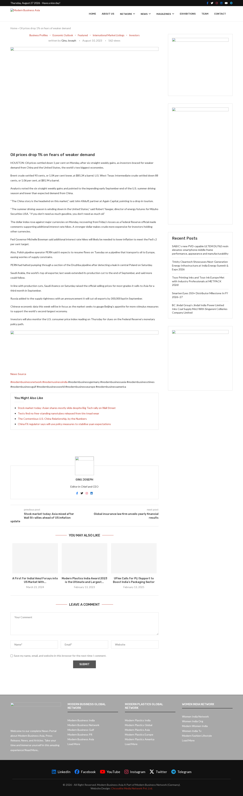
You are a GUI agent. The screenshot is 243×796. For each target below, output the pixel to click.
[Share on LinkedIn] (50, 141)
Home (92, 13)
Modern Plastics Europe (139, 734)
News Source (18, 374)
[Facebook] (207, 3)
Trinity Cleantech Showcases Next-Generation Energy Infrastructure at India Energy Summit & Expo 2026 (200, 265)
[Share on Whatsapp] (58, 141)
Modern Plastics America (139, 739)
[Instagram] (217, 3)
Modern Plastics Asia (137, 729)
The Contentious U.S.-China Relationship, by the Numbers (52, 418)
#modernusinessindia (55, 381)
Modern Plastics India (138, 720)
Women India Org (192, 721)
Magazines (163, 14)
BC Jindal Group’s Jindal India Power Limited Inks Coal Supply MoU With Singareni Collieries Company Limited (199, 308)
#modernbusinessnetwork (26, 381)
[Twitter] (212, 3)
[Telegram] (231, 3)
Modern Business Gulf (81, 729)
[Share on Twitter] (41, 141)
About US (108, 13)
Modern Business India (81, 720)
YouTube (113, 772)
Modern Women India (195, 726)
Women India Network (195, 716)
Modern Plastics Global (138, 725)
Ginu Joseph (68, 40)
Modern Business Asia (81, 739)
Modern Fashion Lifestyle (197, 735)
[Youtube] (226, 3)
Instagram (137, 772)
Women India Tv (191, 730)
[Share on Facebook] (33, 141)
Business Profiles (38, 35)
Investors (134, 35)
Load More (74, 744)
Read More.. (32, 750)
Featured (83, 35)
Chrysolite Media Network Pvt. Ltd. (132, 788)
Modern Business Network (83, 725)
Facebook (88, 772)
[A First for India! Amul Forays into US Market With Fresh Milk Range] (35, 558)
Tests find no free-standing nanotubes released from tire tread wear (58, 413)
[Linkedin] (221, 3)
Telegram (184, 772)
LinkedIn (64, 772)
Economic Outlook (63, 35)
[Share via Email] (77, 141)
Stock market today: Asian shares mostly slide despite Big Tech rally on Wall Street (67, 407)
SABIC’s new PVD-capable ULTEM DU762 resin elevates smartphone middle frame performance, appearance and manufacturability (200, 250)
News (144, 14)
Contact (220, 13)
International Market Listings (108, 35)
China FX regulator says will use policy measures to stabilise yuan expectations (64, 424)
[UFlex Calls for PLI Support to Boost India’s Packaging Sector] (134, 558)
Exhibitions (188, 13)
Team (204, 13)
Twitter (161, 772)
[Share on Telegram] (68, 141)
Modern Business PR (80, 734)
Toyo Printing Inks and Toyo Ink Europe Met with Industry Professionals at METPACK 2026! (198, 281)
